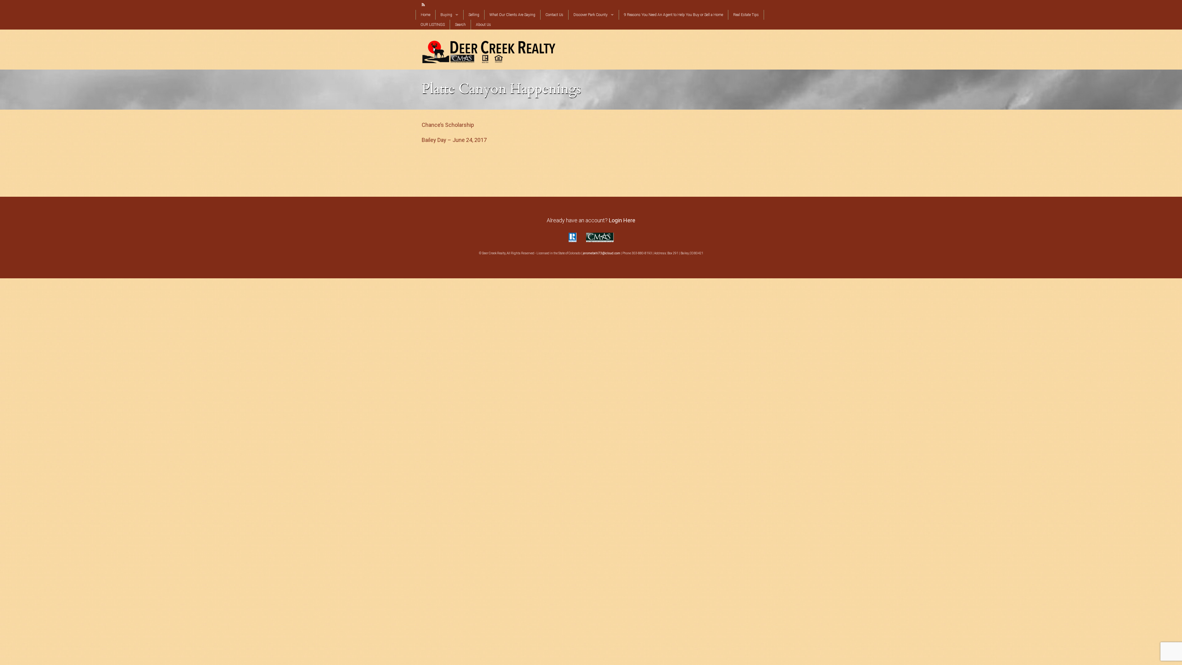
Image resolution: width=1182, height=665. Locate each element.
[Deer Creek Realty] (489, 51)
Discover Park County (590, 15)
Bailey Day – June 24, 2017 (454, 140)
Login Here (622, 220)
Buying (446, 15)
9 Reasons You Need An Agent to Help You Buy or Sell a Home (673, 15)
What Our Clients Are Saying (512, 15)
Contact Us (554, 15)
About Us (483, 24)
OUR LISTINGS (432, 24)
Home (425, 15)
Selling (473, 15)
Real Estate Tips (746, 15)
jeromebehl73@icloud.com (601, 253)
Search (460, 24)
